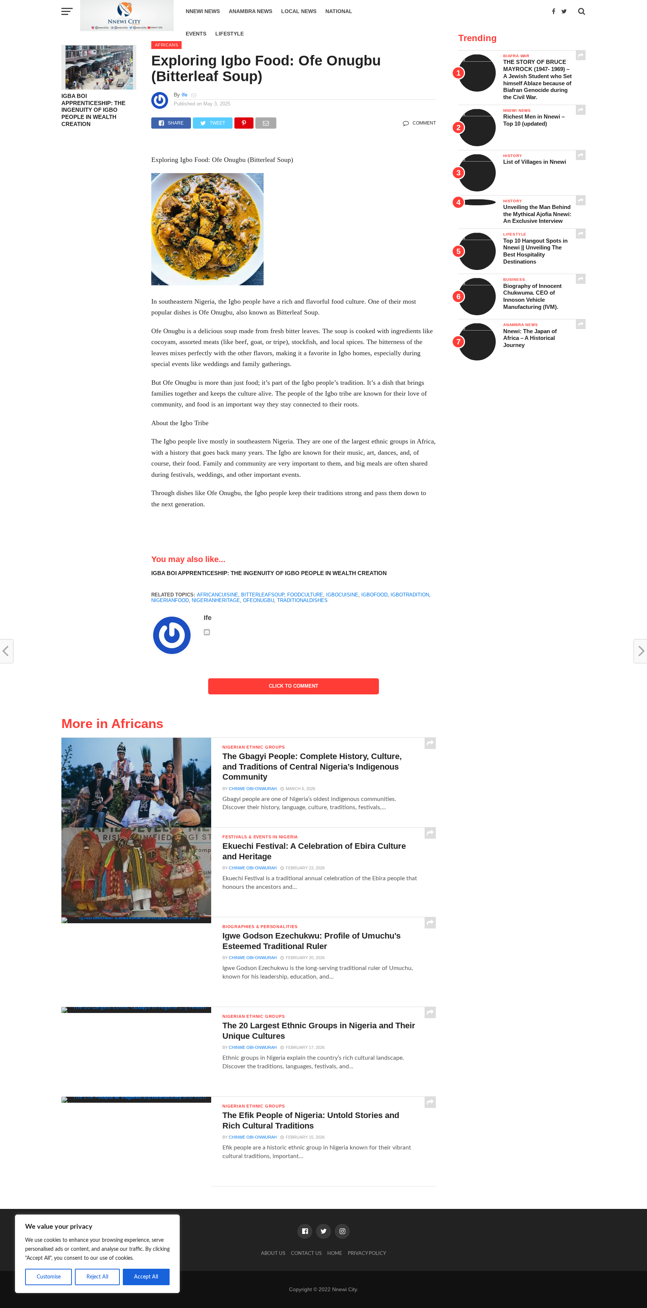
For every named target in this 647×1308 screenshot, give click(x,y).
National (338, 11)
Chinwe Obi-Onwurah (253, 788)
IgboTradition (410, 595)
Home (334, 1253)
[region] (97, 1254)
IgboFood (374, 595)
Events (196, 34)
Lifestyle (229, 34)
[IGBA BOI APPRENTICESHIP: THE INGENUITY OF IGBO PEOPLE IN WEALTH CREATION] (98, 88)
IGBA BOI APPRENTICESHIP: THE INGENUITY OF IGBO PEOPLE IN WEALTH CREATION (93, 110)
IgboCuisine (342, 595)
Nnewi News (203, 11)
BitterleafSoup (262, 595)
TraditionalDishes (302, 600)
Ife (185, 95)
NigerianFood (170, 600)
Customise (49, 1277)
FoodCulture (305, 595)
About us (273, 1253)
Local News (298, 11)
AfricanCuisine (217, 595)
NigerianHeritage (216, 600)
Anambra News (250, 11)
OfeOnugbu (258, 600)
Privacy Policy (367, 1253)
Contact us (306, 1253)
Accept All (146, 1277)
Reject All (97, 1277)
